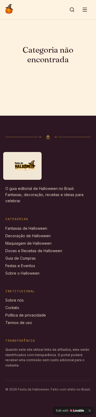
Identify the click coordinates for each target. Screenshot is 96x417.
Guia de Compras (20, 258)
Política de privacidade (25, 315)
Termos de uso (18, 322)
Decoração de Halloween (28, 235)
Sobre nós (14, 300)
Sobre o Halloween (22, 273)
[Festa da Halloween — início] (9, 9)
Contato (12, 307)
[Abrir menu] (85, 9)
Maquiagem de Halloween (28, 243)
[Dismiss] (89, 410)
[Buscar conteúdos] (72, 9)
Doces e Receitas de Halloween (33, 250)
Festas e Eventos (20, 265)
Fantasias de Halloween (26, 228)
